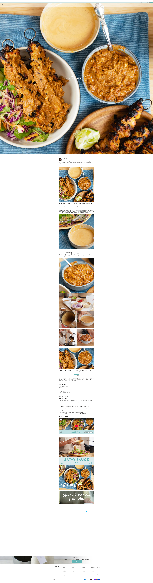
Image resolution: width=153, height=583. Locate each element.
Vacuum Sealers (83, 571)
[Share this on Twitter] (87, 511)
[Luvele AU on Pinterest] (4, 2)
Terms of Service (64, 575)
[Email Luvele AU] (98, 574)
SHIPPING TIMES (76, 0)
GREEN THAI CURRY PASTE (82, 413)
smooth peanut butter (64, 386)
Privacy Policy (64, 571)
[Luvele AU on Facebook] (2, 2)
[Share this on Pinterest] (91, 511)
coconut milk (63, 387)
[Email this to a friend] (93, 511)
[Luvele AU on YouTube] (3, 2)
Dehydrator (83, 575)
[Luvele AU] (2, 5)
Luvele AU (56, 579)
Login (149, 2)
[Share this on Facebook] (89, 511)
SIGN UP (76, 561)
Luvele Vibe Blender (63, 206)
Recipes (73, 567)
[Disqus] (76, 524)
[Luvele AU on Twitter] (91, 574)
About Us (64, 567)
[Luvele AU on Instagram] (97, 574)
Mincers (83, 574)
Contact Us (64, 574)
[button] (103, 5)
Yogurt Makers (83, 567)
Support (73, 571)
